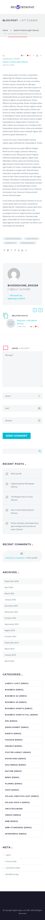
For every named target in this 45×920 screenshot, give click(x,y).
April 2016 (9, 587)
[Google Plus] (11, 250)
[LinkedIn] (22, 250)
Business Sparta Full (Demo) (21, 715)
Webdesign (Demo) (28, 243)
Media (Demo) (10, 243)
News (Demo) (12, 777)
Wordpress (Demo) (15, 834)
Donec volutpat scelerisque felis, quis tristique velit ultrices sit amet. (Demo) (25, 526)
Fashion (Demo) (13, 740)
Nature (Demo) (13, 771)
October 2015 (10, 618)
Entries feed (11, 861)
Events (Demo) (13, 733)
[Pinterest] (15, 250)
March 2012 (9, 661)
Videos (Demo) (13, 815)
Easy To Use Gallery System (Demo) (22, 511)
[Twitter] (8, 250)
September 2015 (12, 624)
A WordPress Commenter (14, 558)
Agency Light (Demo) (16, 683)
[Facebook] (4, 250)
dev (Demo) (11, 721)
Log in (8, 855)
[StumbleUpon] (26, 250)
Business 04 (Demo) (16, 696)
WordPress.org (12, 874)
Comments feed (13, 867)
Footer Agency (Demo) (18, 752)
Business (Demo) (14, 690)
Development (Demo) (13, 239)
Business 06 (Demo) (16, 702)
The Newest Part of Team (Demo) (22, 498)
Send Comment (17, 435)
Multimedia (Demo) (15, 765)
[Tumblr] (19, 250)
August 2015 (10, 630)
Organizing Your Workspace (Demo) (22, 485)
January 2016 (10, 599)
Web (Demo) (11, 821)
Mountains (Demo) (15, 758)
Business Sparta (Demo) (18, 708)
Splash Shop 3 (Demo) (17, 802)
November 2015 (11, 612)
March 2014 (9, 648)
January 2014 (10, 655)
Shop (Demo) (12, 790)
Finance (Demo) (31, 239)
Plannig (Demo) (13, 784)
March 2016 (9, 593)
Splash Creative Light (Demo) (15, 62)
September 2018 (12, 581)
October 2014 (10, 636)
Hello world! (16, 473)
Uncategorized (14, 809)
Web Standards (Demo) (18, 827)
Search (39, 451)
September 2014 (12, 642)
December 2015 (11, 605)
